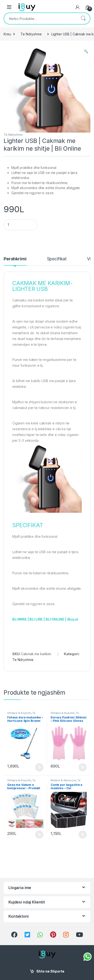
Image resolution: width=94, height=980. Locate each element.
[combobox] (40, 18)
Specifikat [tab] (57, 259)
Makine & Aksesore (63, 780)
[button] (86, 51)
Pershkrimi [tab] (15, 259)
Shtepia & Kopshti (19, 713)
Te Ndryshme (30, 34)
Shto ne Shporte (50, 971)
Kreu (7, 34)
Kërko (83, 18)
